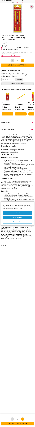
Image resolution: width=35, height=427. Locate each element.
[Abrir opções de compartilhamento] (31, 6)
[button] (17, 122)
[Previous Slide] (1, 103)
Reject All (17, 212)
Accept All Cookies (17, 217)
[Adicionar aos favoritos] (32, 37)
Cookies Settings (17, 221)
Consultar (19, 79)
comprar (7, 113)
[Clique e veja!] (32, 42)
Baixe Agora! (20, 2)
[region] (17, 213)
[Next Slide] (33, 103)
